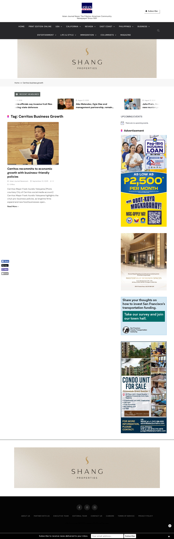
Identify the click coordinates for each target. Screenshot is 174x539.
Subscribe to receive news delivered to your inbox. (63, 536)
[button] (6, 278)
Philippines (125, 26)
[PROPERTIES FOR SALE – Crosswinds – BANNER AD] (144, 432)
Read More (12, 206)
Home (21, 26)
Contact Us (96, 516)
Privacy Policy (145, 516)
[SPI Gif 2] (87, 77)
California (72, 26)
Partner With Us (42, 516)
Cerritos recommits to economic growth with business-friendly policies (29, 172)
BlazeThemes (102, 523)
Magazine (125, 35)
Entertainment (45, 35)
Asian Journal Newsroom (19, 181)
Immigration (87, 35)
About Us (25, 516)
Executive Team (61, 516)
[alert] (144, 123)
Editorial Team (79, 516)
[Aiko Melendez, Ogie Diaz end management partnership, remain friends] (23, 104)
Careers (110, 516)
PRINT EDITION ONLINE (40, 26)
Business (142, 26)
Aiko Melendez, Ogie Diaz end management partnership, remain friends (52, 107)
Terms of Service (126, 516)
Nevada (89, 26)
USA (58, 26)
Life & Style (67, 35)
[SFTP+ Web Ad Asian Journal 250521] (144, 334)
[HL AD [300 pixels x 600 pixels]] (144, 226)
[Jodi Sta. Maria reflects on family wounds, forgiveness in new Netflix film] (157, 104)
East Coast (106, 26)
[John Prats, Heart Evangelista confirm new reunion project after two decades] (90, 104)
